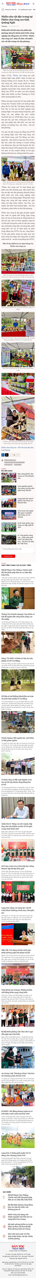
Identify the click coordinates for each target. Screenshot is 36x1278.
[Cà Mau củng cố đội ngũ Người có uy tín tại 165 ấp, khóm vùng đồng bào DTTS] (18, 808)
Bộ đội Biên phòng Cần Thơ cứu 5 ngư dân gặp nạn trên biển (17, 1033)
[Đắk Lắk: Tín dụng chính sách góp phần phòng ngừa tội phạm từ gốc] (18, 974)
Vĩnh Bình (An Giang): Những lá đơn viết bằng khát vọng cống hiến (16, 991)
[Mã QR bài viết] (18, 455)
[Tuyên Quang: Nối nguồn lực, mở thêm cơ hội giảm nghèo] (18, 764)
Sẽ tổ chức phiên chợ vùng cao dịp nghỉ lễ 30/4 (26, 525)
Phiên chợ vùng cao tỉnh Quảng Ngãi (14, 462)
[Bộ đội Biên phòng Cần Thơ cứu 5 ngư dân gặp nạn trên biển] (18, 1057)
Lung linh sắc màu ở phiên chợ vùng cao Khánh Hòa (25, 501)
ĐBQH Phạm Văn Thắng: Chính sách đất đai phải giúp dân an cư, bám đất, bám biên (16, 572)
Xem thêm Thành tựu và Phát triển (16, 565)
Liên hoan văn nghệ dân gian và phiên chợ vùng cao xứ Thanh (25, 514)
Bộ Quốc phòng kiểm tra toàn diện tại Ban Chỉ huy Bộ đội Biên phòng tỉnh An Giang (20, 1226)
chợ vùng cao (8, 464)
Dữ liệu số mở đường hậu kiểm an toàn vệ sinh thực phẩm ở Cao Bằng (17, 697)
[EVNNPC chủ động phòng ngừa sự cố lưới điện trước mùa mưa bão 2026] (18, 1137)
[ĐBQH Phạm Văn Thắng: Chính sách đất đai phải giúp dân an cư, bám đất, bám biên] (18, 598)
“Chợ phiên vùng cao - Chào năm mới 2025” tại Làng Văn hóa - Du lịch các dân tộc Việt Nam (26, 539)
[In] (14, 455)
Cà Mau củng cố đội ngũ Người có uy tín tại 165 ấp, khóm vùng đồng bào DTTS (16, 782)
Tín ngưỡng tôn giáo (25, 9)
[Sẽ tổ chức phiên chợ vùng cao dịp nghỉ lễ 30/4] (8, 527)
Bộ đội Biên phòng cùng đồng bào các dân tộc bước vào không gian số (20, 1207)
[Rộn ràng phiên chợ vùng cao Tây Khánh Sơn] (8, 478)
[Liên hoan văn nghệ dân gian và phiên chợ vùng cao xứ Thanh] (8, 515)
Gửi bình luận (8, 556)
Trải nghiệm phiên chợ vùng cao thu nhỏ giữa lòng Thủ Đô (26, 488)
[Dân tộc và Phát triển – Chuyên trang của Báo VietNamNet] (11, 3)
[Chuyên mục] (2, 4)
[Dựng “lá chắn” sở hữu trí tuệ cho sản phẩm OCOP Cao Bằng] (18, 680)
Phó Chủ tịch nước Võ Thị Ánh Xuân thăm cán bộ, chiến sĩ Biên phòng (20, 1236)
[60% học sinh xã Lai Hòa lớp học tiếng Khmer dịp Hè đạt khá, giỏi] (18, 892)
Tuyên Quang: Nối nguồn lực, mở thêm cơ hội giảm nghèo (17, 739)
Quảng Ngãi (18, 464)
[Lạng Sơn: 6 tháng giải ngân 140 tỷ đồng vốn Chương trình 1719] (18, 1177)
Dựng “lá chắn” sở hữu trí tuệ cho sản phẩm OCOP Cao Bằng (17, 659)
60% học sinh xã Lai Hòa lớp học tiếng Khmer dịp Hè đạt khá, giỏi (17, 867)
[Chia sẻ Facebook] (3, 455)
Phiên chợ (17, 75)
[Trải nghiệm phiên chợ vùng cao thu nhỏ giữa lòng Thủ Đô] (8, 490)
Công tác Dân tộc (11, 9)
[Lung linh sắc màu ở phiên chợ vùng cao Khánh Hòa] (8, 503)
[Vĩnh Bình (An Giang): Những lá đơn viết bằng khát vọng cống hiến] (18, 1016)
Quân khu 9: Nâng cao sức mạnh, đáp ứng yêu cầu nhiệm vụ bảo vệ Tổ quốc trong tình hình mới (16, 826)
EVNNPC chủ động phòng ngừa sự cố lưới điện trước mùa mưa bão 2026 (16, 1112)
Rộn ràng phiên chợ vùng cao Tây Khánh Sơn (26, 476)
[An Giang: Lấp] (18, 1095)
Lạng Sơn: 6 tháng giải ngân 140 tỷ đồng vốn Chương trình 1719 (16, 1154)
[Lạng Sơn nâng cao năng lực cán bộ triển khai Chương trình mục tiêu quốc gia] (18, 934)
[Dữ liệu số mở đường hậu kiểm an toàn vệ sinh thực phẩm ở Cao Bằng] (18, 722)
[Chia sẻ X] (6, 455)
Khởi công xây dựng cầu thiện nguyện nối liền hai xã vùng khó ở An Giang (20, 1216)
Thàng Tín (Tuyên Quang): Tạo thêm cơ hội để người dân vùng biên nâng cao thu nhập (18, 616)
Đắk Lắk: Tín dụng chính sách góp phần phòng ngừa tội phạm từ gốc (16, 951)
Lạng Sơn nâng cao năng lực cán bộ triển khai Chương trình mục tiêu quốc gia (17, 910)
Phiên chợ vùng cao (10, 460)
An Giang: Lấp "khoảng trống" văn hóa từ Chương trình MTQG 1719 (17, 1074)
